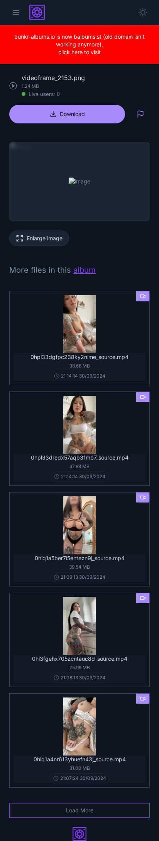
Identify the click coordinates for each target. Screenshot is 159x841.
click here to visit (79, 52)
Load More (79, 810)
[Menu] (16, 12)
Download (72, 114)
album (84, 270)
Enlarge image (45, 238)
